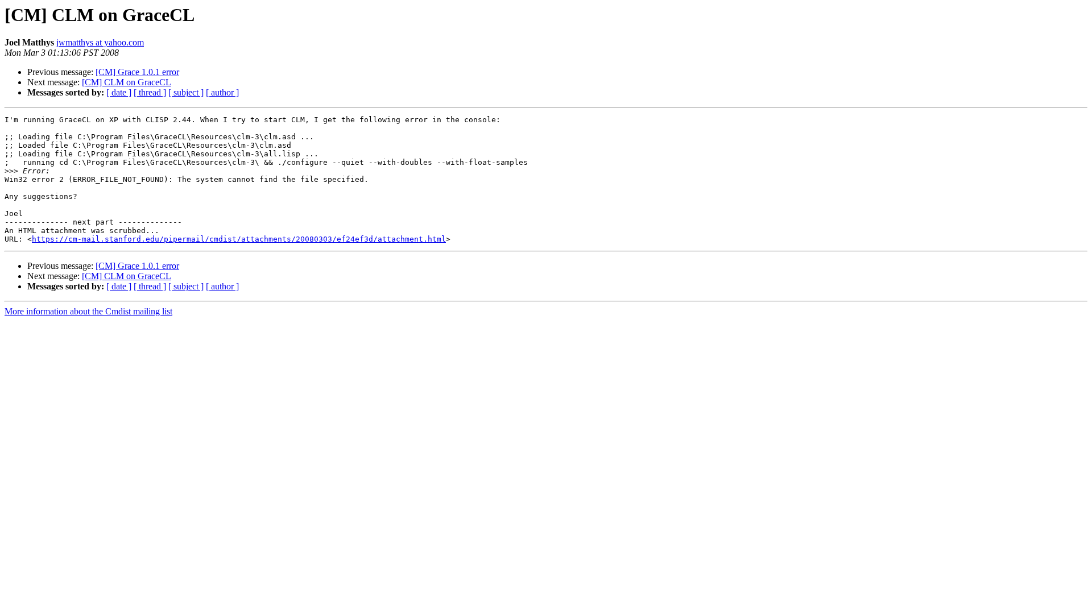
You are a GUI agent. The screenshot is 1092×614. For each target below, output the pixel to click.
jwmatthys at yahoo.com (100, 42)
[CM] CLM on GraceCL (126, 82)
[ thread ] (150, 92)
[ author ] (222, 92)
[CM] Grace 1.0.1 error (137, 72)
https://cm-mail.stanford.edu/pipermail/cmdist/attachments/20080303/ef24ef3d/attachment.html (239, 239)
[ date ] (118, 92)
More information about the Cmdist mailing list (88, 311)
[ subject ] (186, 92)
